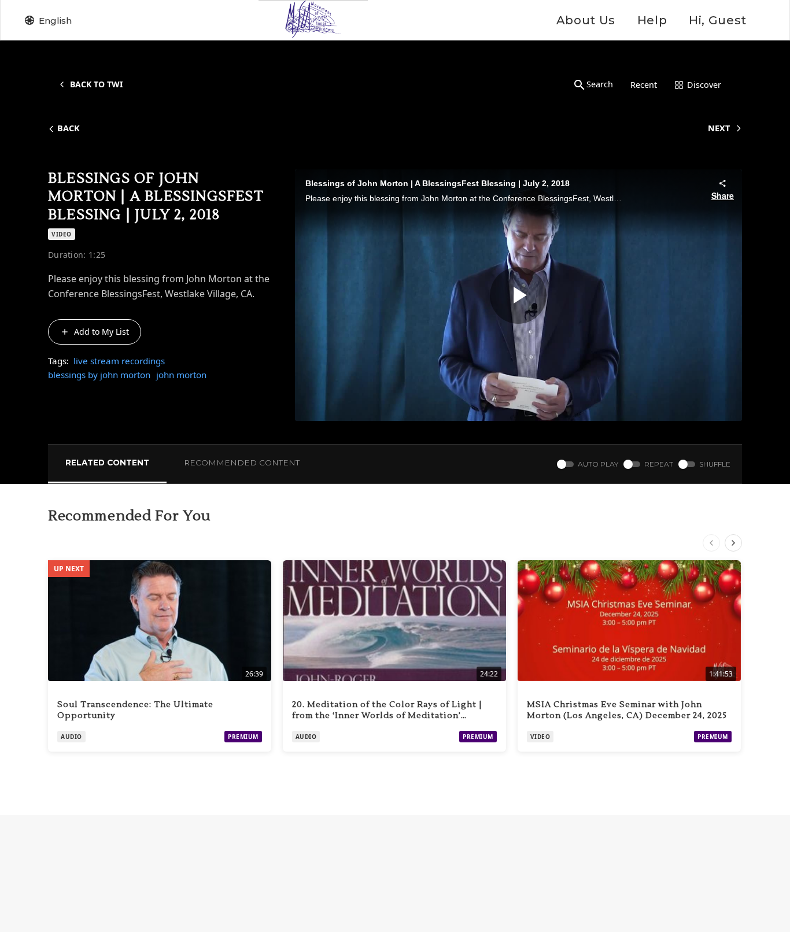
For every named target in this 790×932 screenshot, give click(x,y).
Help (652, 20)
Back (68, 128)
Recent (643, 84)
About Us (585, 20)
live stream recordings (119, 361)
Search (599, 84)
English (55, 20)
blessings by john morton (99, 374)
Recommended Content (242, 462)
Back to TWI (96, 84)
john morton (181, 374)
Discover (704, 84)
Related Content (107, 462)
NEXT (719, 128)
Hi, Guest (718, 20)
